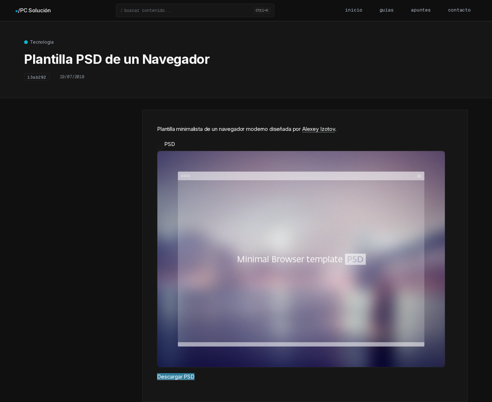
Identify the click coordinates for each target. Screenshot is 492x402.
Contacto (459, 10)
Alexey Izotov (318, 128)
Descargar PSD (175, 376)
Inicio (353, 10)
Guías (387, 10)
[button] (195, 10)
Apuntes (421, 10)
